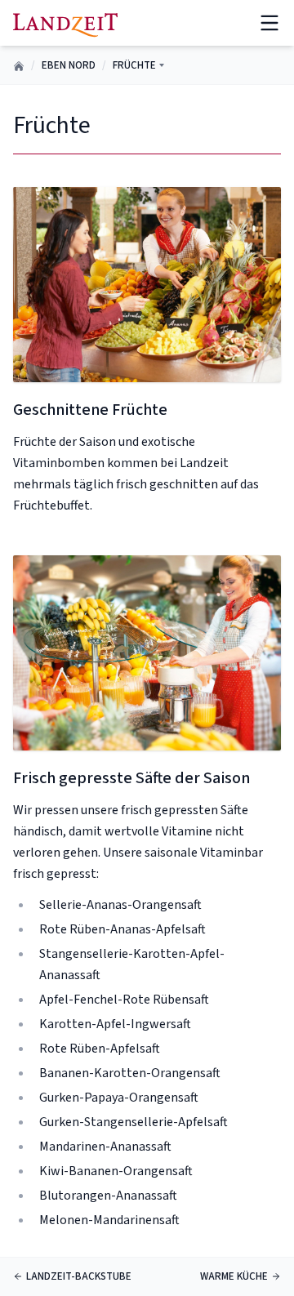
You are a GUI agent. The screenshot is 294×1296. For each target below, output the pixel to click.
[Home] (65, 22)
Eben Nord (69, 65)
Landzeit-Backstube (78, 1276)
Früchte (134, 65)
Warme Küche (234, 1276)
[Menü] (269, 23)
